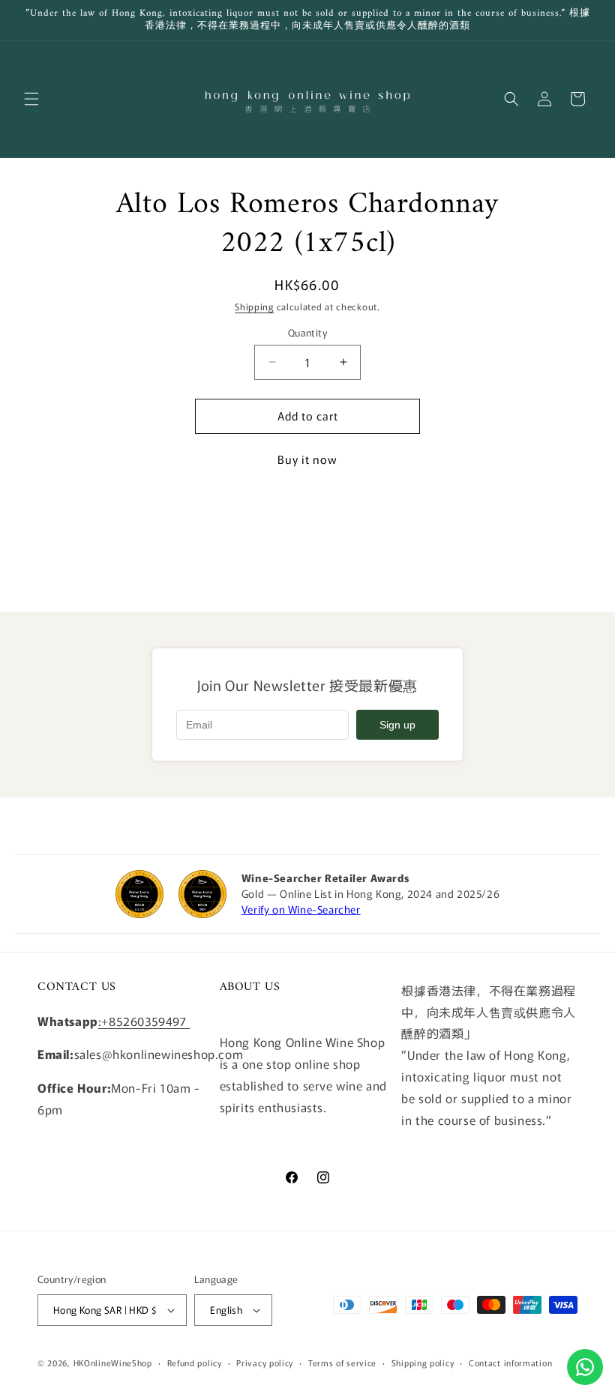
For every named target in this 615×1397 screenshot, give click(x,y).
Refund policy (194, 1363)
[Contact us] (585, 1367)
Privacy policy (264, 1363)
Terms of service (342, 1363)
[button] (31, 98)
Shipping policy (423, 1363)
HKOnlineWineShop (113, 1363)
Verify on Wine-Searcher (301, 909)
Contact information (510, 1363)
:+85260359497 (144, 1021)
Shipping (254, 306)
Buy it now (308, 459)
